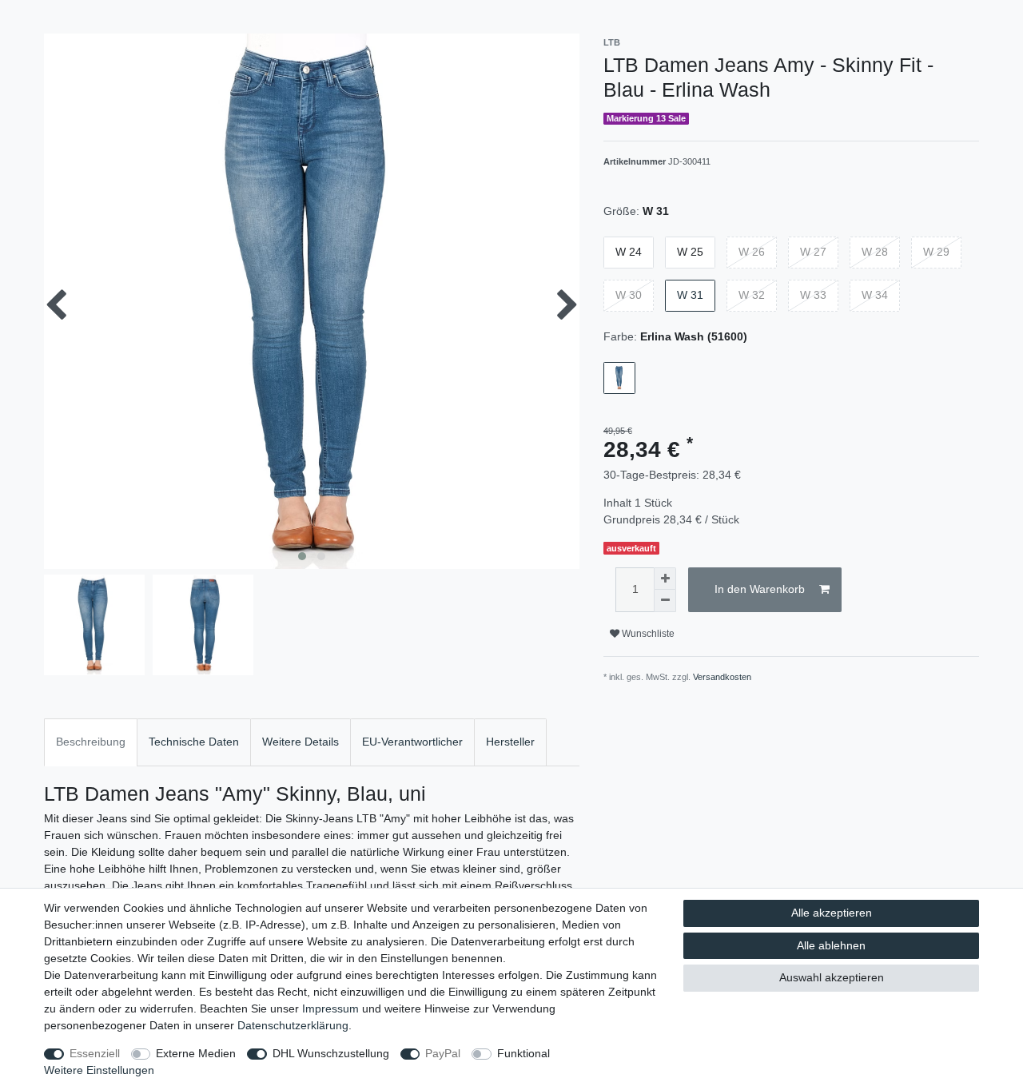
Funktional (523, 1053)
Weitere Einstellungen (99, 1070)
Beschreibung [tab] (90, 741)
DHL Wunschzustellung (331, 1053)
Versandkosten (722, 677)
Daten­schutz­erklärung (292, 1025)
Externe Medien (196, 1053)
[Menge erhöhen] (665, 578)
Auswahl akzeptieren (831, 977)
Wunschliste (647, 633)
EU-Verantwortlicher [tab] (412, 741)
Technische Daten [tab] (194, 741)
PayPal (442, 1053)
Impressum (330, 1008)
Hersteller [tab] (510, 741)
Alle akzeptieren (831, 912)
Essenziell (95, 1053)
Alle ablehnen (831, 945)
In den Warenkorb (760, 589)
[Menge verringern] (665, 601)
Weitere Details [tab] (300, 741)
